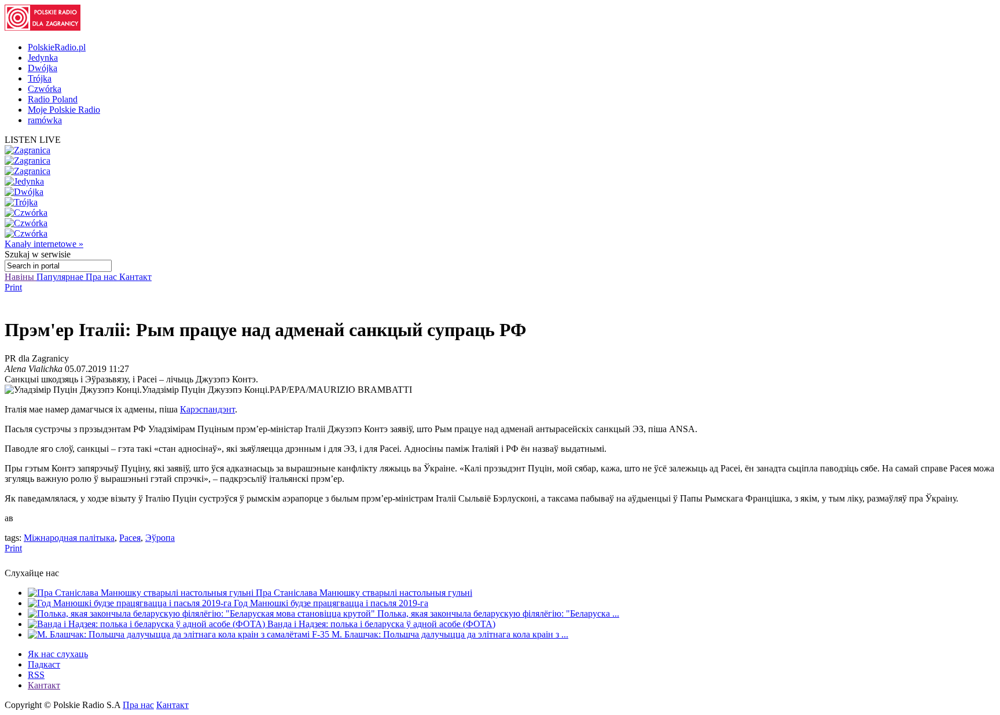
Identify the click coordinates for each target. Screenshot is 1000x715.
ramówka (45, 120)
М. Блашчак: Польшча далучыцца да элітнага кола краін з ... (450, 634)
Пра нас (102, 277)
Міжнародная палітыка (69, 538)
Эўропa (160, 538)
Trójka (40, 78)
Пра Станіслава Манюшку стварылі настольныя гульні (364, 593)
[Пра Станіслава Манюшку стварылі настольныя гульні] (142, 593)
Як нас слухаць (58, 654)
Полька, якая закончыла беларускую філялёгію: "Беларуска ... (498, 613)
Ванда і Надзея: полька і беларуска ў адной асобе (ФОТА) (381, 624)
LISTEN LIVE (33, 140)
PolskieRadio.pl (57, 47)
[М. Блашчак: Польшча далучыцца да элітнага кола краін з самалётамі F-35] (180, 634)
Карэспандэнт (207, 409)
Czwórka (44, 89)
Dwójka (42, 68)
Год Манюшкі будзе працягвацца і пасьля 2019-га (331, 603)
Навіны (20, 277)
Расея (130, 538)
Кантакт (135, 277)
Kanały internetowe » (44, 244)
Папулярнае (61, 277)
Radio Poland (53, 99)
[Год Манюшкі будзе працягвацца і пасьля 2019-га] (131, 603)
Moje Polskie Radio (64, 110)
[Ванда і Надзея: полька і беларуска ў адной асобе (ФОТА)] (147, 624)
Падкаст (44, 664)
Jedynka (43, 57)
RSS (36, 675)
